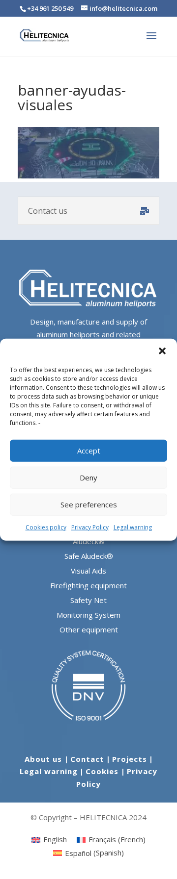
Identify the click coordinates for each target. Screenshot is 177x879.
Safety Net (88, 600)
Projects (129, 759)
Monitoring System (88, 615)
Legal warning (133, 527)
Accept (88, 450)
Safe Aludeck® (88, 556)
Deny (88, 477)
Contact (87, 759)
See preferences (88, 504)
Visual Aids (88, 571)
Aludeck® (89, 541)
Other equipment (88, 629)
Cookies (103, 771)
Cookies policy (46, 527)
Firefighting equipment (88, 585)
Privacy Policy (90, 527)
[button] (162, 350)
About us (44, 759)
